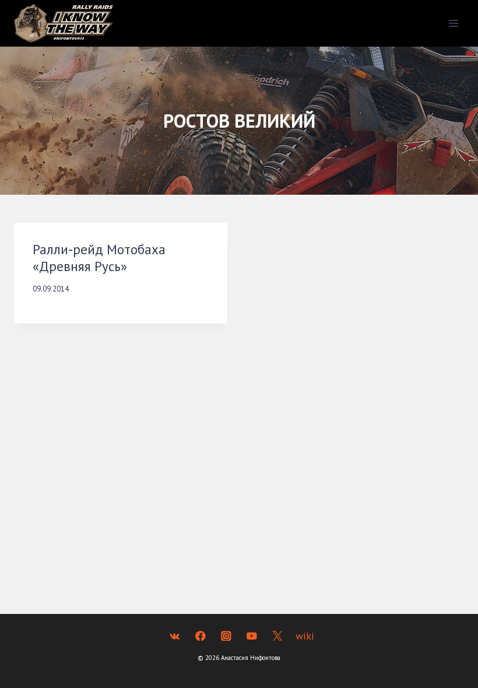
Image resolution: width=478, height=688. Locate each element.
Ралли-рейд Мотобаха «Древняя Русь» (99, 258)
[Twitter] (277, 636)
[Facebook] (200, 636)
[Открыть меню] (453, 23)
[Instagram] (226, 636)
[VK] (174, 636)
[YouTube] (251, 636)
